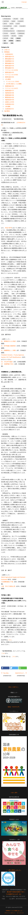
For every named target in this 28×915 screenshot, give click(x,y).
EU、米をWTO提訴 (7, 361)
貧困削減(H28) (9, 95)
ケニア (18, 23)
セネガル (6, 28)
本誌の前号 (8, 228)
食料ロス (6, 43)
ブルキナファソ (21, 31)
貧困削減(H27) (9, 90)
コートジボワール (7, 26)
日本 (12, 38)
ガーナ (5, 23)
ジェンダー (22, 26)
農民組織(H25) (9, 68)
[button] (5, 668)
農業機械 (11, 40)
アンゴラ (16, 18)
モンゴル (14, 35)
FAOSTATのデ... (20, 673)
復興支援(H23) (9, 56)
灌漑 (5, 40)
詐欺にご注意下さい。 (14, 687)
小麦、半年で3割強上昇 (8, 586)
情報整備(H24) (9, 61)
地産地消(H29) (9, 99)
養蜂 (12, 43)
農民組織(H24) (9, 63)
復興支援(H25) (9, 72)
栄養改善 (18, 38)
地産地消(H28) (9, 93)
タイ (12, 28)
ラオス (20, 35)
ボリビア (13, 33)
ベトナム (6, 33)
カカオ (13, 21)
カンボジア (20, 21)
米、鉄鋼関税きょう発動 (8, 350)
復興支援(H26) (9, 77)
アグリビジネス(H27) (11, 88)
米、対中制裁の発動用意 (8, 346)
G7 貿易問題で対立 (7, 364)
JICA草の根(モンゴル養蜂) (14, 84)
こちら (10, 640)
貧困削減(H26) (9, 86)
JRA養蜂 (7, 106)
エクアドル (6, 21)
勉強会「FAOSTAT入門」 (14, 706)
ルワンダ (6, 38)
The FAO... (6, 673)
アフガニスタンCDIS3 (12, 81)
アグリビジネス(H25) (11, 70)
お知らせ (7, 49)
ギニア (11, 23)
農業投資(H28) (9, 97)
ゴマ (16, 26)
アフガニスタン (7, 18)
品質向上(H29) (9, 102)
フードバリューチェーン (9, 31)
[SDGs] (14, 807)
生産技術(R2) (9, 54)
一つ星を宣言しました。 (14, 870)
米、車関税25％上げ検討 (8, 341)
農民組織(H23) (9, 59)
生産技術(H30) (9, 104)
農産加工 (18, 40)
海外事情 (7, 111)
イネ (22, 18)
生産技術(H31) (9, 109)
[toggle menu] (14, 2)
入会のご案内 (14, 792)
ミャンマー (6, 35)
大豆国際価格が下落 (7, 582)
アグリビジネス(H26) (11, 74)
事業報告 (7, 52)
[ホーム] (14, 8)
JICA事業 (8, 79)
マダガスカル (21, 33)
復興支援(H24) (9, 65)
